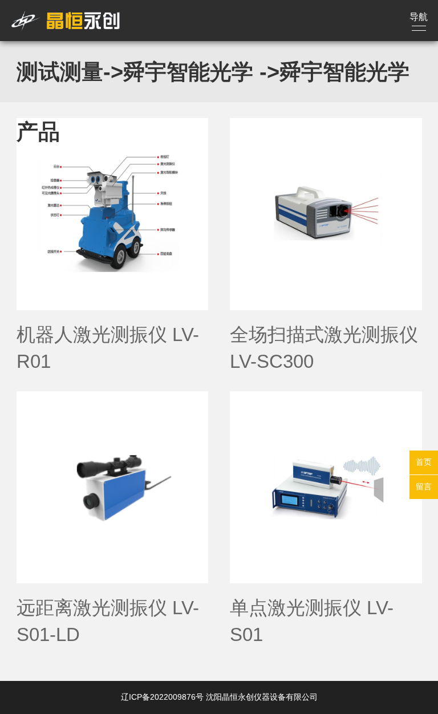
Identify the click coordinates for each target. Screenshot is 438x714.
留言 (424, 486)
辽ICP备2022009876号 (162, 696)
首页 (424, 461)
